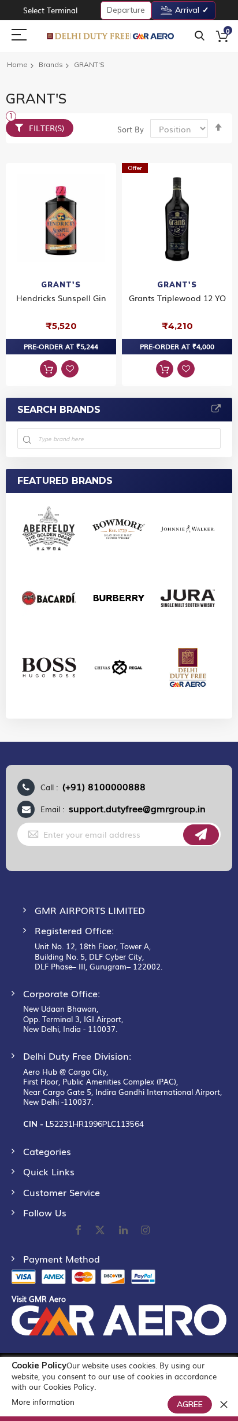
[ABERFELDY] (49, 533)
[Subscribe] (201, 834)
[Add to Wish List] (70, 369)
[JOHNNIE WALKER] (188, 533)
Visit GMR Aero (39, 1298)
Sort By (130, 129)
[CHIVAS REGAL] (118, 672)
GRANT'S (61, 284)
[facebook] (78, 1231)
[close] (223, 1404)
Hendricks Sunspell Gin (61, 298)
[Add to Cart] (48, 369)
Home (17, 64)
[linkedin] (124, 1231)
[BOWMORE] (118, 533)
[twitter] (100, 1231)
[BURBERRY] (118, 603)
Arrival (187, 10)
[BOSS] (49, 672)
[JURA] (188, 603)
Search (199, 36)
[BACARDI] (49, 603)
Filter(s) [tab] (46, 128)
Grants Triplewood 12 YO (177, 298)
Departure (126, 10)
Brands (51, 64)
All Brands (216, 409)
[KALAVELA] (188, 672)
